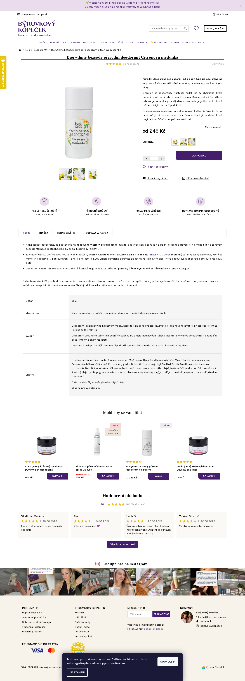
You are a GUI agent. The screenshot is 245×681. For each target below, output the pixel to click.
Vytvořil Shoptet (215, 667)
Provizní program (32, 631)
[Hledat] (186, 28)
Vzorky (130, 42)
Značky (43, 42)
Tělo (85, 42)
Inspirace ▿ (188, 42)
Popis (26, 232)
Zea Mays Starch (180, 360)
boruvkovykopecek (211, 625)
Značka (43, 232)
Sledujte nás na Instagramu (126, 564)
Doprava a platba (97, 232)
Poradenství (82, 631)
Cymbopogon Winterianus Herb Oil (108, 372)
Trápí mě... (55, 42)
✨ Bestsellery (158, 42)
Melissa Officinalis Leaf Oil (185, 368)
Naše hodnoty (83, 622)
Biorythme (218, 63)
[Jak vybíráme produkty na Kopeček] (20, 49)
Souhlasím (168, 661)
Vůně (120, 42)
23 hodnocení (131, 63)
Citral (163, 372)
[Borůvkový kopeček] (70, 28)
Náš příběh (81, 617)
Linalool (212, 372)
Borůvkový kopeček (90, 608)
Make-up (75, 42)
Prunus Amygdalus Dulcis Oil (125, 364)
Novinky (175, 42)
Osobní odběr (83, 626)
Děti (112, 42)
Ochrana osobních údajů (36, 622)
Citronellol (175, 372)
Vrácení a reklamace (33, 626)
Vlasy (104, 42)
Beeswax (77, 364)
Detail (158, 476)
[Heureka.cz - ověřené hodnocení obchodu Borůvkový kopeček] (78, 648)
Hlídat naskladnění (197, 178)
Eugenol (189, 372)
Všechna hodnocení (122, 544)
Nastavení (77, 672)
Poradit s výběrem (157, 178)
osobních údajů (153, 628)
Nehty (94, 42)
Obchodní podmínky (34, 617)
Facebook (205, 621)
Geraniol (201, 372)
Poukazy (142, 42)
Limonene (77, 376)
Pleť (65, 42)
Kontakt (79, 612)
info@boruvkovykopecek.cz (36, 14)
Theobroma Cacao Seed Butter (89, 360)
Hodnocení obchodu (122, 495)
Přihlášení (222, 14)
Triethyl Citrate (159, 254)
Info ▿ (201, 42)
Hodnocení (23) (67, 232)
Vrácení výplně (83, 636)
